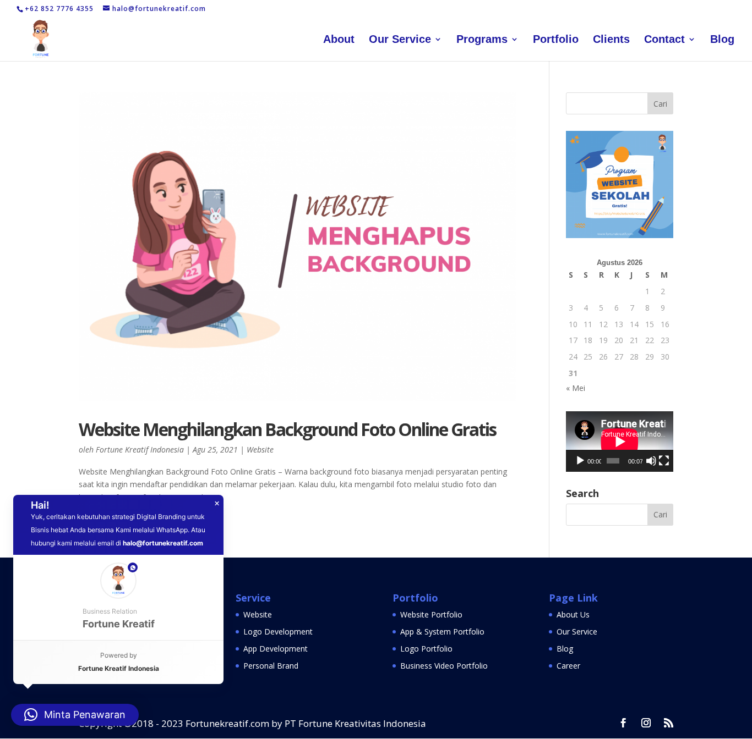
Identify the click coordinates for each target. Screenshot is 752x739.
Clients (611, 40)
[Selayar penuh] (663, 460)
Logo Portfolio (426, 648)
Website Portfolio (431, 614)
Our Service (400, 40)
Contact (664, 40)
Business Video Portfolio (444, 665)
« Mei (575, 388)
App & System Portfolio (442, 631)
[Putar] (580, 460)
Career (568, 665)
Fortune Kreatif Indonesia (140, 449)
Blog (722, 40)
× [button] (217, 504)
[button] (118, 597)
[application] (619, 441)
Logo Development (278, 631)
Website (260, 449)
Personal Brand (270, 665)
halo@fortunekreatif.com (163, 543)
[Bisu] (651, 460)
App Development (275, 648)
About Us (573, 614)
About (339, 40)
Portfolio (556, 40)
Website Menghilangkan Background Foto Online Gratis (287, 429)
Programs (482, 40)
